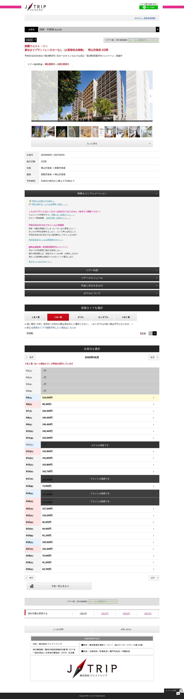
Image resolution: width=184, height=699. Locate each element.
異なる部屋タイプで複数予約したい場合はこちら (50, 327)
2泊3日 (104, 613)
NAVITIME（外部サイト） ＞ (58, 218)
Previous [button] (33, 96)
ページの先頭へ (174, 691)
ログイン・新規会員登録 (145, 18)
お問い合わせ (126, 629)
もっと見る (92, 143)
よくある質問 (58, 629)
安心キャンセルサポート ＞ (40, 262)
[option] (92, 96)
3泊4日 (126, 613)
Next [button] (151, 96)
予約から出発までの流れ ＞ (43, 201)
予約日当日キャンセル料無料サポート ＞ (46, 240)
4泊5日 (148, 613)
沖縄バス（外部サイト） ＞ (62, 215)
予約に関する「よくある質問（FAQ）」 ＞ (50, 204)
